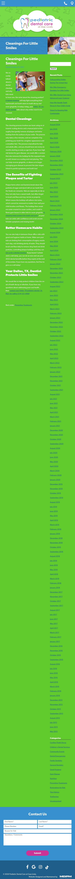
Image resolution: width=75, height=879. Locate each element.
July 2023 (53, 291)
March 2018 (54, 579)
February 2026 (56, 152)
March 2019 (54, 525)
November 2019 (56, 489)
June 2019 (54, 511)
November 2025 (56, 165)
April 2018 (54, 574)
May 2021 (54, 408)
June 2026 (54, 134)
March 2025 (54, 201)
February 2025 (56, 206)
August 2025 (55, 179)
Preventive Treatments (23, 305)
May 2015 (54, 732)
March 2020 (54, 471)
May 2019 (54, 516)
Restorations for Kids (57, 788)
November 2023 (56, 273)
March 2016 (54, 687)
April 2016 (54, 682)
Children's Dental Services (60, 747)
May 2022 (54, 354)
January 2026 (55, 156)
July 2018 (53, 561)
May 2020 (54, 462)
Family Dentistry (56, 761)
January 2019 (55, 534)
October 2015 (55, 709)
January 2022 (55, 372)
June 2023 (54, 296)
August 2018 (55, 556)
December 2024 (56, 215)
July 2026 (53, 129)
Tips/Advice (54, 792)
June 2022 (54, 349)
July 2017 (53, 615)
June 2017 (54, 619)
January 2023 (55, 318)
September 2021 (56, 390)
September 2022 (56, 336)
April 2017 (54, 628)
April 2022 (54, 358)
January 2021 (55, 426)
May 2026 (54, 138)
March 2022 (54, 363)
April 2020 (54, 466)
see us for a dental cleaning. (16, 253)
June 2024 (54, 242)
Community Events (57, 752)
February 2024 (56, 260)
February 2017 (55, 637)
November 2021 (56, 381)
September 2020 (56, 444)
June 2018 (54, 565)
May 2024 (54, 246)
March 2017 (54, 633)
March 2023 (54, 309)
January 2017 (55, 642)
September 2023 (56, 282)
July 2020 (53, 453)
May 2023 (54, 300)
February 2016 (55, 691)
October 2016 (55, 655)
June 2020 (54, 457)
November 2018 (56, 543)
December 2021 (56, 376)
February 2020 (56, 475)
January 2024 (55, 264)
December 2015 (56, 700)
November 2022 (56, 327)
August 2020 (55, 448)
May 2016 (54, 678)
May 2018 (54, 570)
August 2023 (55, 287)
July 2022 (53, 345)
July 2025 (53, 183)
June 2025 (54, 188)
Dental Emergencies (57, 756)
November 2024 (56, 219)
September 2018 (56, 552)
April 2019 (54, 520)
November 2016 (56, 651)
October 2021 (55, 385)
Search (53, 69)
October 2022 (55, 331)
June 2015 (54, 727)
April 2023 (54, 305)
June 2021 (54, 403)
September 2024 (56, 228)
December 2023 (56, 269)
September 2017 (56, 606)
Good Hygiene (55, 770)
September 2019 (56, 498)
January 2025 (55, 210)
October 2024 (55, 224)
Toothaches (54, 797)
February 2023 (56, 313)
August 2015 (55, 718)
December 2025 (56, 161)
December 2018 (56, 538)
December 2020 (56, 430)
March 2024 (54, 255)
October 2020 (55, 439)
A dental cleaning (12, 101)
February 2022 (56, 367)
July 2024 (53, 237)
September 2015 (56, 714)
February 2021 (55, 421)
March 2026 (54, 147)
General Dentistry (56, 765)
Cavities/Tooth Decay (58, 743)
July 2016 (53, 669)
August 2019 (55, 502)
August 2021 (55, 394)
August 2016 (55, 664)
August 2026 (55, 125)
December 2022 (56, 322)
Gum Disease (55, 774)
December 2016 (56, 646)
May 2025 (54, 192)
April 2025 (54, 197)
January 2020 (55, 480)
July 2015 (53, 723)
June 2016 (54, 673)
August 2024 (55, 233)
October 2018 (55, 547)
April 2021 (54, 412)
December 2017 (56, 592)
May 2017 (54, 624)
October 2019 (55, 493)
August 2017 (55, 610)
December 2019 (56, 484)
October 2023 (55, 278)
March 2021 (54, 417)
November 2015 (56, 705)
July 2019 (53, 507)
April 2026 (54, 143)
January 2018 (55, 588)
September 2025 (56, 174)
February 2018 (55, 583)
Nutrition (53, 779)
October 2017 (55, 601)
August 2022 (55, 340)
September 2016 (56, 660)
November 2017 (56, 597)
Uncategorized (55, 801)
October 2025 (55, 170)
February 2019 (55, 529)
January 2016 (55, 696)
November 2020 (56, 435)
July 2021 (53, 399)
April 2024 (54, 251)
